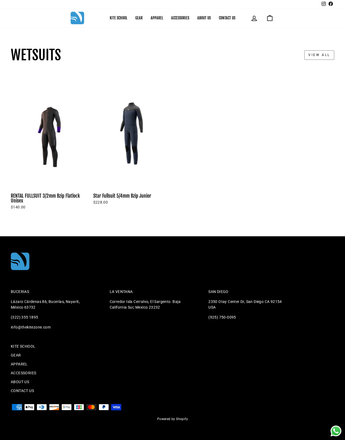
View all (319, 55)
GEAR (139, 18)
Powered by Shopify (172, 419)
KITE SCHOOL (118, 18)
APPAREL (157, 18)
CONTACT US (227, 18)
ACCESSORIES (180, 18)
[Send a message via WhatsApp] (336, 431)
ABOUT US (204, 18)
